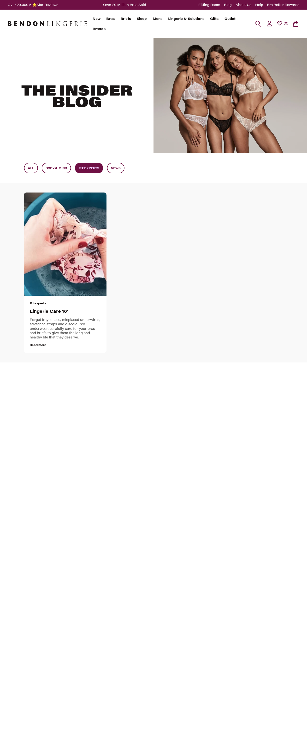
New (96, 19)
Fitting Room (209, 4)
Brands (99, 29)
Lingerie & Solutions (186, 19)
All (31, 168)
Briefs (125, 19)
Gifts (214, 19)
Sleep (142, 19)
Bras (110, 19)
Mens (158, 19)
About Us (243, 4)
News (116, 168)
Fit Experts (89, 168)
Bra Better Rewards (283, 4)
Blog (228, 4)
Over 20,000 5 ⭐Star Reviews (33, 4)
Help (259, 4)
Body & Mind (56, 168)
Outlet (230, 19)
